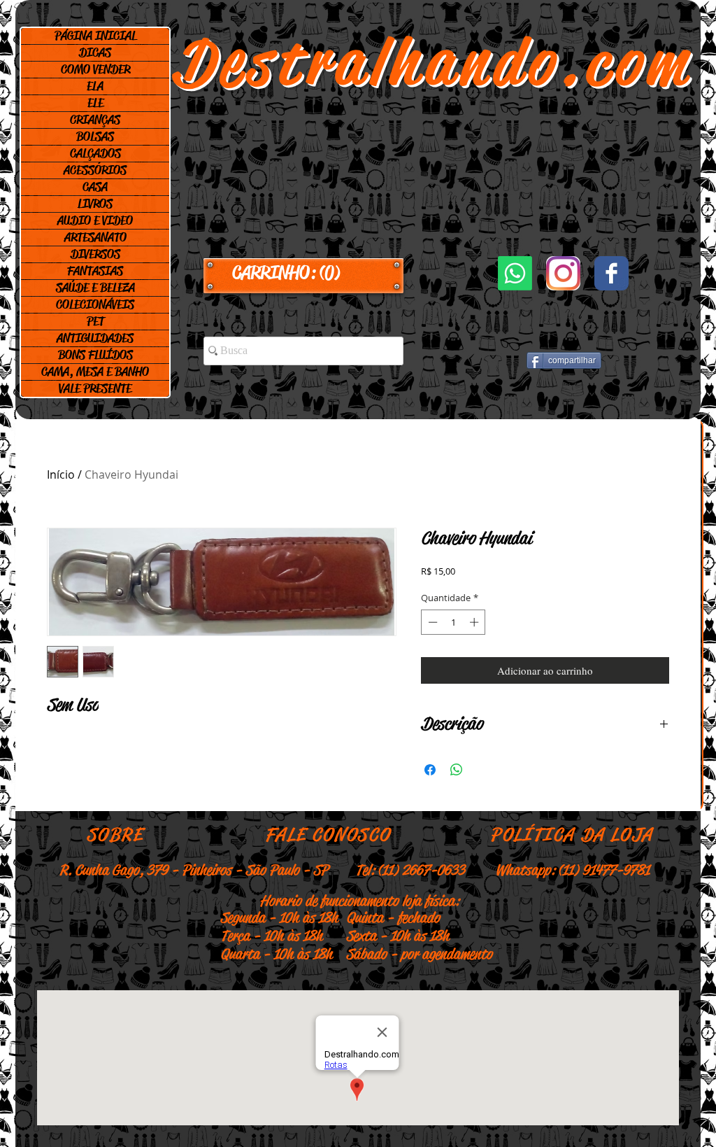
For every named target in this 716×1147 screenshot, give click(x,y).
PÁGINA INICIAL (95, 35)
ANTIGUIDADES (95, 338)
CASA (95, 187)
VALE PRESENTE (95, 388)
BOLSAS (95, 136)
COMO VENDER (95, 69)
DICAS (95, 52)
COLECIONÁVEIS (95, 304)
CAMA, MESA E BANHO (95, 371)
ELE (95, 103)
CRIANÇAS (95, 119)
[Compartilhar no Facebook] (430, 769)
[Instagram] (563, 273)
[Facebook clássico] (611, 273)
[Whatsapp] (515, 273)
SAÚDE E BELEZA (95, 287)
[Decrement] (431, 622)
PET (95, 321)
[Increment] (475, 622)
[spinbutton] (453, 622)
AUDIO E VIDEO (95, 220)
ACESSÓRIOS (95, 170)
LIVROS (95, 203)
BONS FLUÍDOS (95, 355)
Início (61, 474)
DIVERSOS (95, 254)
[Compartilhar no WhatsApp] (456, 769)
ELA (95, 86)
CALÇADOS (95, 153)
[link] (303, 273)
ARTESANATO (95, 237)
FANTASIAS (95, 271)
